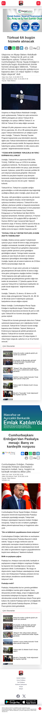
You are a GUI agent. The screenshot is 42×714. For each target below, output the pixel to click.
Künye (21, 686)
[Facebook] (18, 696)
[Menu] (38, 3)
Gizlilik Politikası (21, 678)
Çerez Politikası (21, 680)
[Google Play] (13, 702)
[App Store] (29, 702)
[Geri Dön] (4, 3)
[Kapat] (40, 708)
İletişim (21, 689)
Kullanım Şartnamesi (21, 684)
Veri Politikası (21, 682)
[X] (24, 696)
